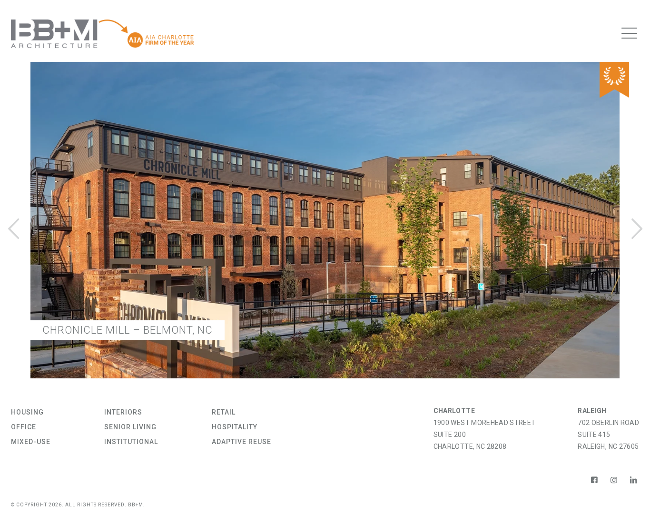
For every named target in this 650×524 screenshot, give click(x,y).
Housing (27, 412)
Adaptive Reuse (241, 441)
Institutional (131, 441)
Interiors (123, 412)
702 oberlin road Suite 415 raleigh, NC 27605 (608, 434)
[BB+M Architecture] (103, 33)
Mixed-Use (30, 441)
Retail (224, 412)
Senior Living (130, 427)
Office (23, 427)
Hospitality (234, 427)
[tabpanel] (325, 227)
